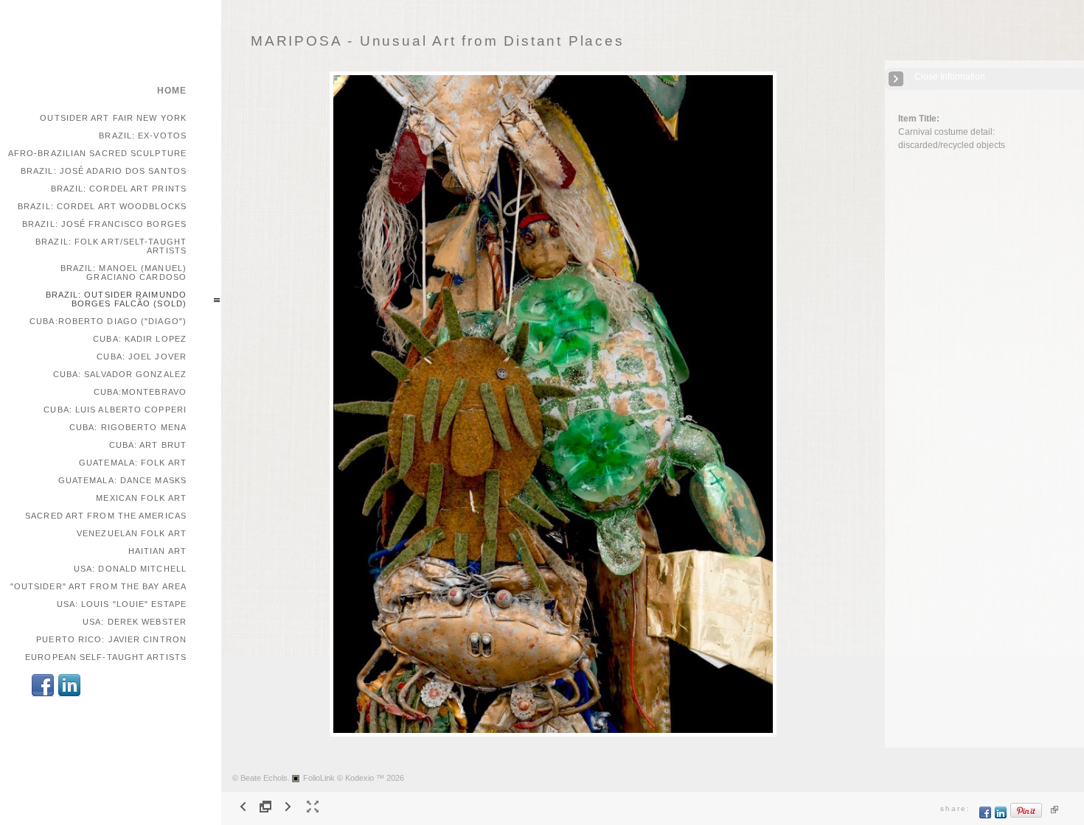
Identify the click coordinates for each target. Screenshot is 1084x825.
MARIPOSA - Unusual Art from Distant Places (438, 41)
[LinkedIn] (69, 695)
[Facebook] (42, 695)
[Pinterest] (1026, 816)
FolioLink (319, 777)
